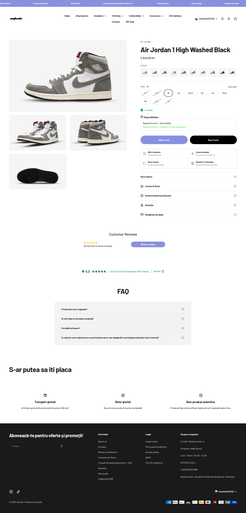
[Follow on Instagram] (11, 492)
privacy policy (152, 452)
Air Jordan (146, 41)
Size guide (103, 473)
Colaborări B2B (105, 478)
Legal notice (151, 441)
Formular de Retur (107, 457)
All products (82, 16)
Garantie (102, 468)
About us (102, 441)
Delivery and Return (108, 452)
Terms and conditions (156, 446)
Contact (116, 21)
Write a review (148, 244)
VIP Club (130, 21)
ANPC (148, 457)
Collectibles (135, 16)
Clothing (116, 16)
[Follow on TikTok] (18, 492)
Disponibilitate (151, 117)
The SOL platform (154, 462)
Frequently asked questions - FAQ (115, 462)
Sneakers (98, 16)
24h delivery (175, 16)
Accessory (155, 16)
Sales (67, 16)
